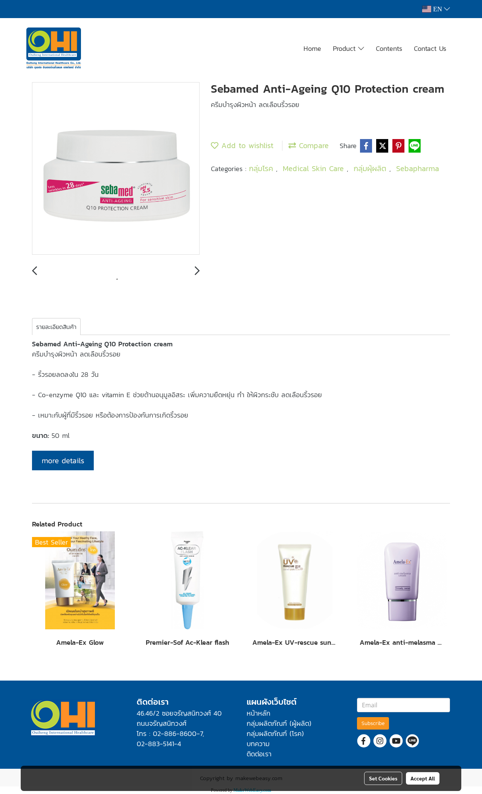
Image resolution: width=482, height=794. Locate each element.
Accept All (422, 778)
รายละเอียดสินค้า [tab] (56, 326)
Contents (389, 48)
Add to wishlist (245, 145)
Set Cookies (383, 778)
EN (437, 9)
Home (312, 48)
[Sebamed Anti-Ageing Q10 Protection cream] (115, 169)
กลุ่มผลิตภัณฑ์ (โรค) (275, 733)
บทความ (258, 744)
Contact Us (430, 48)
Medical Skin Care (315, 168)
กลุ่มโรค (262, 168)
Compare (312, 145)
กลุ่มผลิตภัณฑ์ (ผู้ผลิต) (279, 723)
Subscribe (373, 723)
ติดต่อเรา (259, 754)
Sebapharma (417, 168)
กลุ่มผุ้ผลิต (371, 168)
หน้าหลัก (258, 713)
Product (345, 48)
